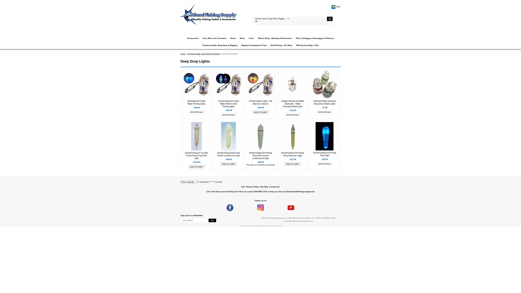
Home (183, 54)
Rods (242, 38)
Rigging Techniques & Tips (254, 45)
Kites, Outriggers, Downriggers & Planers (315, 38)
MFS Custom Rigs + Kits (307, 45)
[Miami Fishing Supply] (230, 211)
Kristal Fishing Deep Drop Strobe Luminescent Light (228, 154)
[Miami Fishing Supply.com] (291, 210)
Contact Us (274, 187)
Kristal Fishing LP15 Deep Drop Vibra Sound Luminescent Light (260, 155)
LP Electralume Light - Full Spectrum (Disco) (260, 102)
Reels (233, 38)
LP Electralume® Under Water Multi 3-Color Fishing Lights (228, 104)
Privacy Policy (252, 187)
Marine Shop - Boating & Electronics (275, 38)
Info (243, 187)
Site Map (264, 187)
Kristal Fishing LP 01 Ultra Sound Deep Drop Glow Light (196, 155)
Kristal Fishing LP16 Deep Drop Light (324, 154)
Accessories (193, 38)
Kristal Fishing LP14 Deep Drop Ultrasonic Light (292, 154)
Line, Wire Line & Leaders (214, 38)
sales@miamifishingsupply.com (300, 191)
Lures (251, 38)
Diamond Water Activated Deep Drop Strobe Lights (324, 102)
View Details (196, 112)
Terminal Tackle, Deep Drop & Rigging (219, 45)
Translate (218, 182)
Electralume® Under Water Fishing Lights (197, 102)
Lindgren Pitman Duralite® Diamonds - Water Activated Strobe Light (292, 104)
